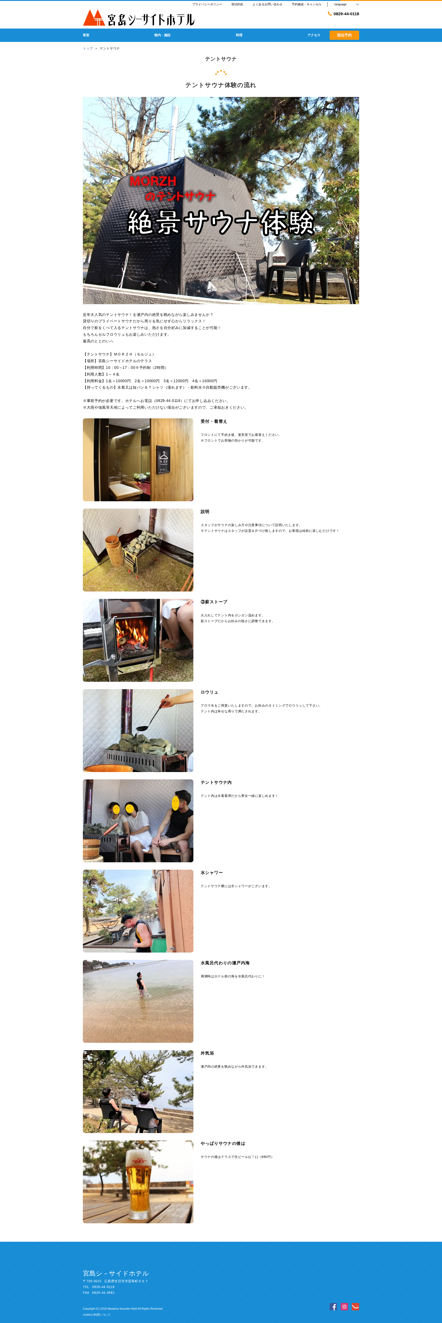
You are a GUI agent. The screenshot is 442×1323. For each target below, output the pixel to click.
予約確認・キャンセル (307, 4)
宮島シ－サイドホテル (116, 1273)
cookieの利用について (96, 1314)
